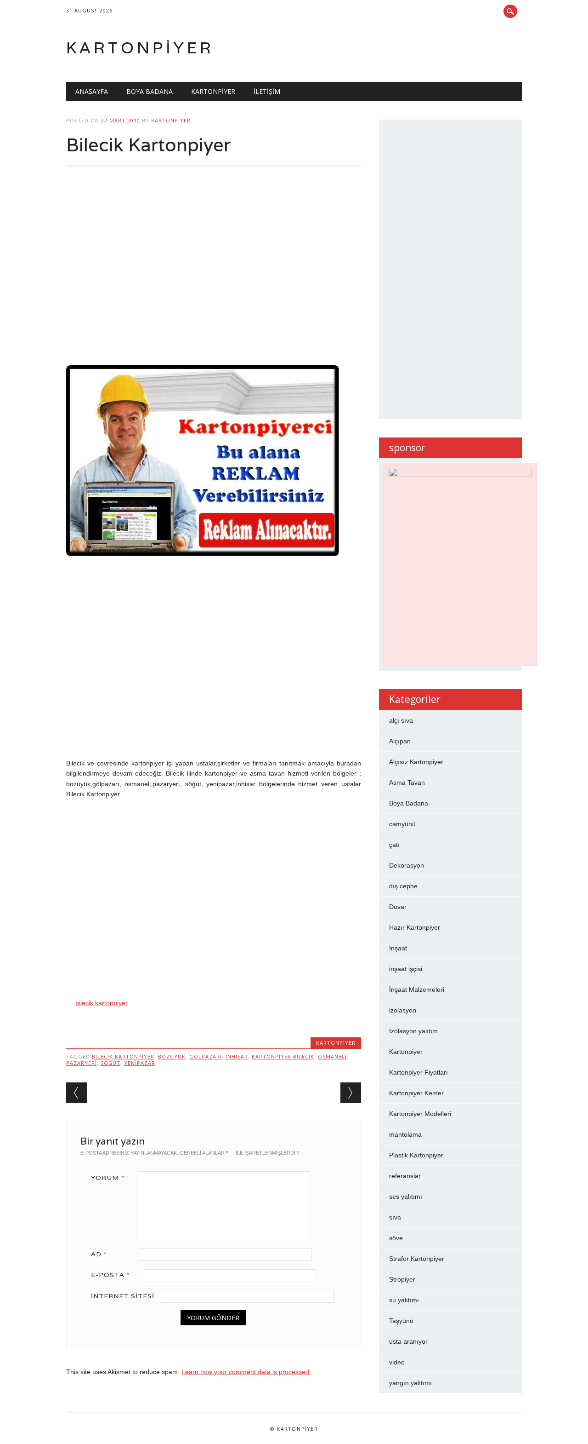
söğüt (110, 1062)
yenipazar (139, 1062)
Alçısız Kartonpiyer (416, 761)
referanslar (405, 1175)
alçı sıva (401, 720)
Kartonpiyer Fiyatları (418, 1072)
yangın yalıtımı (410, 1382)
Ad (99, 1254)
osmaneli (332, 1056)
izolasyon (402, 1010)
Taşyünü (401, 1320)
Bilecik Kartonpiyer (123, 1056)
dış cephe (403, 886)
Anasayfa (91, 91)
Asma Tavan (407, 782)
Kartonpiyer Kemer (416, 1093)
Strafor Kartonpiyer (416, 1258)
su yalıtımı (404, 1300)
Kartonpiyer (140, 47)
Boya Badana (149, 91)
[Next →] (350, 1092)
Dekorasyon (406, 865)
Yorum (107, 1178)
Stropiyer (402, 1279)
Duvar (398, 906)
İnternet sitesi (122, 1296)
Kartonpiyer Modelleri (420, 1113)
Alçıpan (400, 741)
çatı (394, 844)
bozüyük (172, 1056)
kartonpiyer (171, 120)
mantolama (405, 1134)
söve (396, 1238)
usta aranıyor (408, 1341)
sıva (395, 1217)
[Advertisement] (213, 271)
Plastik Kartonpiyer (416, 1155)
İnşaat (398, 948)
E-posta (110, 1275)
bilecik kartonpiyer (101, 1003)
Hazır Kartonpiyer (414, 927)
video (397, 1362)
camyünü (402, 824)
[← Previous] (76, 1092)
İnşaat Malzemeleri (416, 989)
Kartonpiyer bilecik (283, 1056)
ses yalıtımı (405, 1196)
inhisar (237, 1056)
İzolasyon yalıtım (413, 1031)
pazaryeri (81, 1062)
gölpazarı (205, 1056)
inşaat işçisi (405, 968)
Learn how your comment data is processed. (246, 1371)
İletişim (267, 91)
